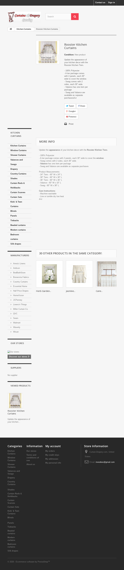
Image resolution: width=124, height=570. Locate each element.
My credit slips (52, 455)
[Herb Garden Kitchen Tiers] (49, 273)
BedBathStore (19, 273)
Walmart (16, 323)
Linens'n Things (20, 304)
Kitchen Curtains (18, 146)
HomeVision (18, 295)
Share (82, 106)
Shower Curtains (18, 155)
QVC (15, 313)
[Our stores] (19, 352)
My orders (50, 451)
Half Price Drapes (21, 291)
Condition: (69, 55)
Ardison (16, 268)
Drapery (14, 169)
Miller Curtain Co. (20, 309)
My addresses (51, 459)
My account (53, 446)
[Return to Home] (11, 29)
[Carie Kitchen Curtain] (109, 273)
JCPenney (17, 300)
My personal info (53, 463)
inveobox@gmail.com (105, 462)
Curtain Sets (16, 197)
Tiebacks (14, 220)
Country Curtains (18, 174)
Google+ (72, 111)
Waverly (16, 327)
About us (30, 464)
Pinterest (72, 117)
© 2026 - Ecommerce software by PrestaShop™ (29, 562)
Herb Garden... (43, 290)
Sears (15, 318)
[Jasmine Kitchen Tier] (79, 273)
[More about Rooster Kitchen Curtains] (15, 400)
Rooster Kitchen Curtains (16, 412)
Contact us (100, 2)
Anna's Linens (19, 263)
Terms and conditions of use (32, 458)
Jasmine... (70, 290)
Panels (13, 216)
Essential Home (20, 286)
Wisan (16, 332)
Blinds (13, 211)
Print (71, 124)
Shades (13, 178)
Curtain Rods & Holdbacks (17, 185)
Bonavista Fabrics (21, 277)
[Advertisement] (19, 79)
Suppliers (16, 367)
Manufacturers (20, 255)
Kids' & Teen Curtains (16, 204)
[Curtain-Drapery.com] (24, 17)
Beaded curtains (18, 225)
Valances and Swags (16, 162)
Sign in (111, 2)
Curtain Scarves (17, 192)
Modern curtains (18, 230)
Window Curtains (18, 150)
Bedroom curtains (14, 236)
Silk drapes (15, 244)
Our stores (17, 343)
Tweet (71, 106)
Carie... (99, 290)
